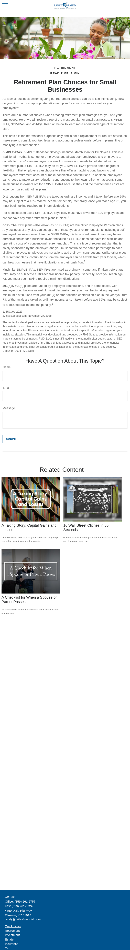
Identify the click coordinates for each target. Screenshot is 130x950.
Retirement (12, 930)
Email (6, 387)
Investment (12, 935)
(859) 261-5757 (25, 901)
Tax (7, 948)
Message (9, 408)
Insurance (11, 944)
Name (7, 367)
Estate (9, 939)
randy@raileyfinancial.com (23, 919)
